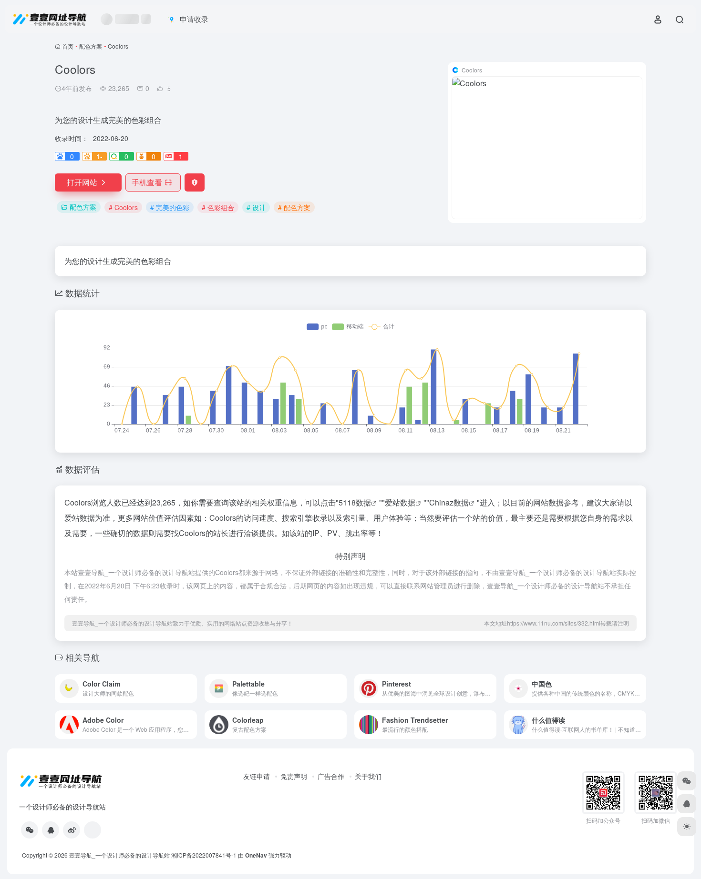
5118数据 (355, 502)
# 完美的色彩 (169, 207)
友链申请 (256, 776)
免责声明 (293, 776)
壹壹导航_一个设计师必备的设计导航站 (119, 855)
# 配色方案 (294, 207)
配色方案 (90, 46)
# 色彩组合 (218, 207)
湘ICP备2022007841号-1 (204, 855)
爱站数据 (400, 502)
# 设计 (256, 207)
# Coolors (123, 207)
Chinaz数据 (449, 502)
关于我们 (368, 776)
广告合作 (331, 776)
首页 (67, 46)
